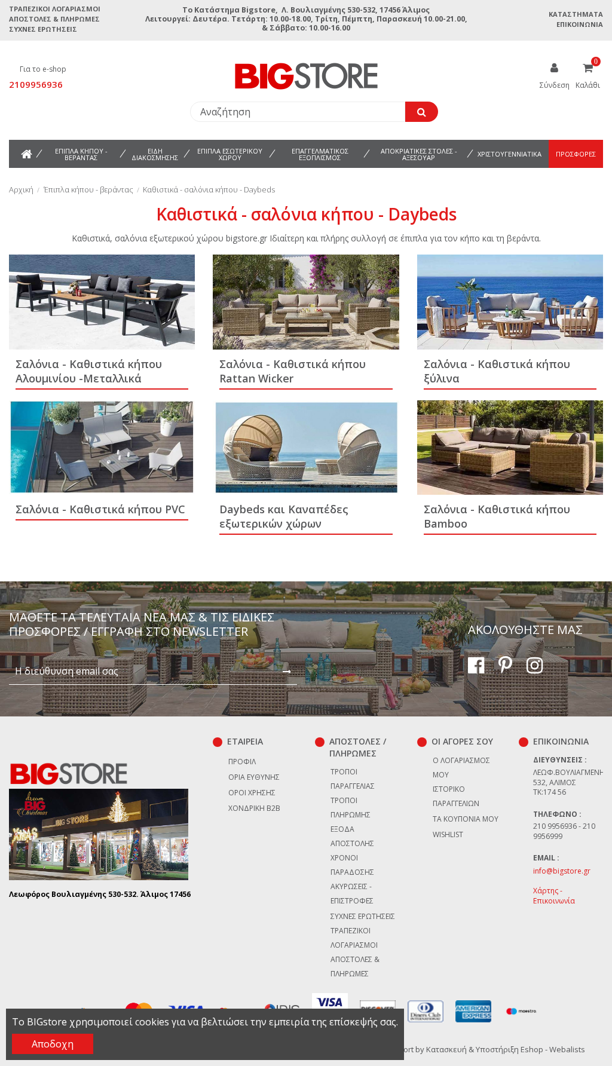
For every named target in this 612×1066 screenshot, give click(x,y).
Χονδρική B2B (254, 808)
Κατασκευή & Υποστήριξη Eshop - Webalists (505, 1049)
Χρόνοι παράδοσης (352, 865)
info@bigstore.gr (561, 871)
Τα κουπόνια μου (465, 819)
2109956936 (36, 84)
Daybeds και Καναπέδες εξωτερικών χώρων (283, 516)
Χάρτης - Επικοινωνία (554, 896)
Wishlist (448, 834)
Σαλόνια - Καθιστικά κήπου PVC (100, 509)
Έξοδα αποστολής (352, 836)
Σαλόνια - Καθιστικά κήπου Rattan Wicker (292, 371)
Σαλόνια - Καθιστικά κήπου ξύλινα (497, 371)
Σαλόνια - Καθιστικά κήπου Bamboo (497, 516)
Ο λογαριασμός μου (461, 767)
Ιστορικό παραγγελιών (456, 796)
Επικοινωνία (579, 24)
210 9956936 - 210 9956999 (564, 831)
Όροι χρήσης (252, 793)
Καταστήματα (576, 14)
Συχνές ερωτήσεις (43, 28)
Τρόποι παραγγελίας (353, 779)
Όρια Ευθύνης (254, 777)
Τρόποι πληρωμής (351, 807)
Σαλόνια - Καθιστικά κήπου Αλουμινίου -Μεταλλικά (89, 371)
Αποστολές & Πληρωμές (54, 18)
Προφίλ (242, 761)
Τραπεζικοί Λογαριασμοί (54, 8)
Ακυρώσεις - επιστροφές (352, 893)
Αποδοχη (53, 1043)
